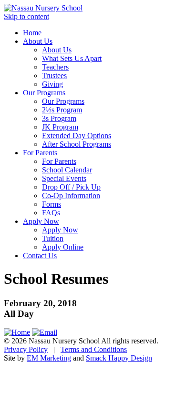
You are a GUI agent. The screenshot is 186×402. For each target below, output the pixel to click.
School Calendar (67, 170)
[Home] (17, 332)
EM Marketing (49, 358)
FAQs (51, 213)
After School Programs (76, 144)
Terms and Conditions (94, 349)
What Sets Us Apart (72, 58)
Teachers (55, 67)
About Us (37, 41)
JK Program (60, 127)
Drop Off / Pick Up (71, 187)
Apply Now (41, 221)
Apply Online (62, 247)
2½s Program (62, 110)
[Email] (44, 332)
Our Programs (44, 93)
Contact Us (40, 255)
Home (32, 33)
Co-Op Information (71, 195)
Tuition (52, 238)
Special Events (64, 178)
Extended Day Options (76, 135)
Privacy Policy (26, 349)
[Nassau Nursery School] (43, 8)
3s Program (59, 118)
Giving (52, 84)
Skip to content (26, 16)
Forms (51, 204)
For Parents (40, 153)
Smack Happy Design (119, 358)
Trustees (54, 75)
